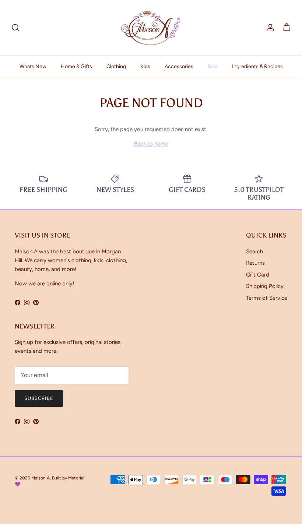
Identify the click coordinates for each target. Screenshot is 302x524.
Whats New (33, 66)
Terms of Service (266, 298)
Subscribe (38, 398)
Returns (255, 263)
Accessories (179, 66)
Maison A (40, 478)
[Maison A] (151, 27)
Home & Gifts (76, 66)
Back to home (151, 143)
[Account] (269, 27)
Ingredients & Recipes (257, 66)
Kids (145, 66)
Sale (213, 66)
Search (254, 251)
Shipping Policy (265, 286)
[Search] (15, 27)
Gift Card (257, 274)
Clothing (116, 66)
